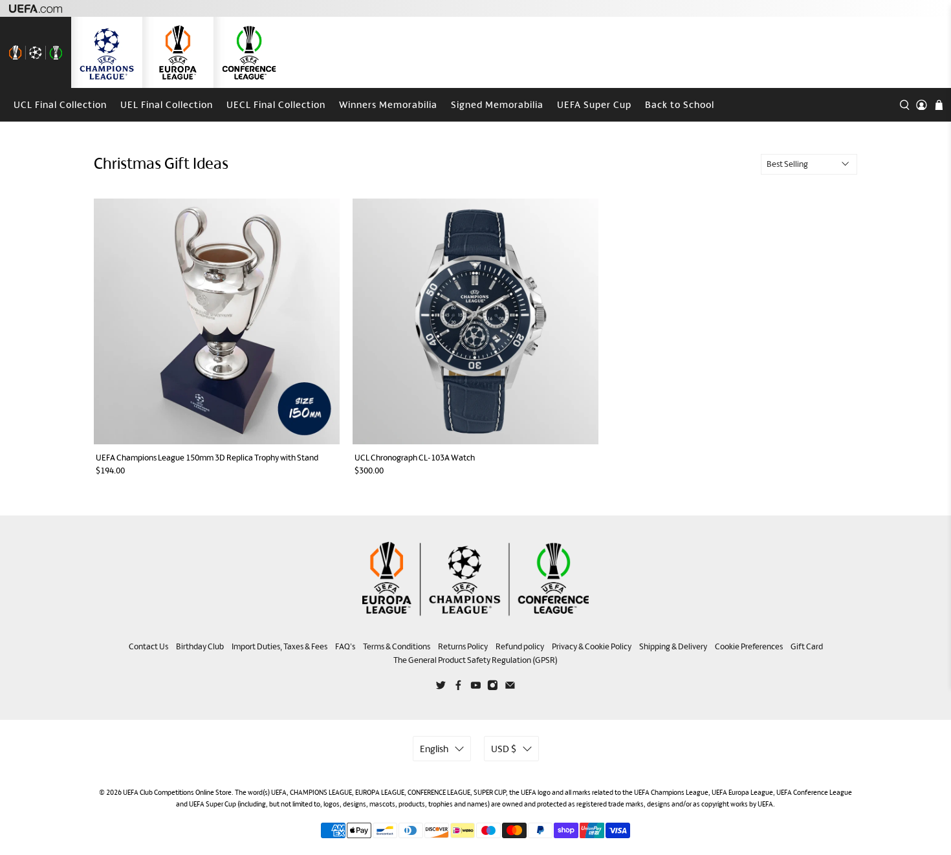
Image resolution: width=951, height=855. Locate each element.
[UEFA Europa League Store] (177, 52)
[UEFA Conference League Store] (249, 52)
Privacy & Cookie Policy (591, 646)
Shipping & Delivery (673, 646)
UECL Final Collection (275, 104)
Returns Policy (463, 646)
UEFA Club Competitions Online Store (177, 792)
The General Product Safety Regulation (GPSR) (475, 660)
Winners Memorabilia (388, 104)
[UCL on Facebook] (458, 687)
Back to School (679, 104)
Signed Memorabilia (497, 104)
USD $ (503, 748)
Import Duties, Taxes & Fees (279, 646)
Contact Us (148, 646)
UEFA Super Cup (594, 104)
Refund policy (520, 646)
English (434, 748)
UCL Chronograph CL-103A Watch (415, 457)
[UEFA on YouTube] (475, 687)
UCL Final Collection (60, 104)
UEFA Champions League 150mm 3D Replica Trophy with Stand (207, 457)
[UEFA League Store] (35, 52)
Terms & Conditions (396, 646)
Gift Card (807, 646)
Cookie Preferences (749, 646)
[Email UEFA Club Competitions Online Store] (510, 687)
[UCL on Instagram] (492, 687)
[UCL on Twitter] (440, 687)
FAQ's (345, 646)
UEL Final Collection (166, 104)
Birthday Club (200, 646)
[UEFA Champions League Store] (106, 52)
